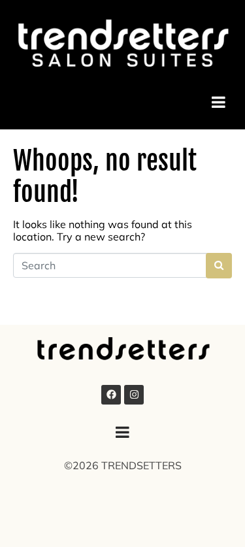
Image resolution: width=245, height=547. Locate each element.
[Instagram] (134, 395)
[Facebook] (111, 395)
